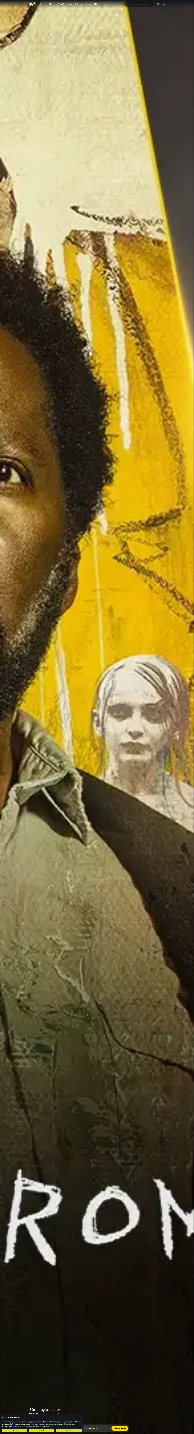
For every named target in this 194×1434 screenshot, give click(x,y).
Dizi (41, 4)
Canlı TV (62, 4)
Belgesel (79, 4)
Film (51, 4)
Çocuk (88, 4)
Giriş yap (161, 4)
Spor (70, 4)
